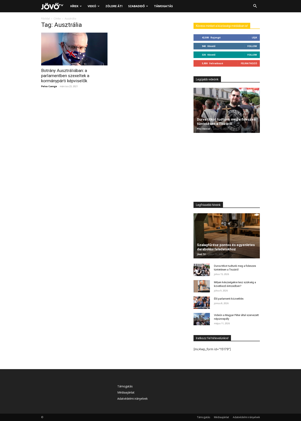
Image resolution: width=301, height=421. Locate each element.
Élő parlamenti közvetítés (228, 298)
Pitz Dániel (203, 128)
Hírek (74, 6)
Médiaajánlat (126, 392)
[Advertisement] (227, 168)
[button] (255, 6)
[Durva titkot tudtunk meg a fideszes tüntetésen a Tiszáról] (227, 110)
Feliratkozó (249, 63)
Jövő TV (201, 254)
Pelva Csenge (49, 86)
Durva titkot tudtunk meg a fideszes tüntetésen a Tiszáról (226, 121)
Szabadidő (136, 6)
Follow (252, 46)
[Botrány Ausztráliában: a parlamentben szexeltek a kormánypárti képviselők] (74, 49)
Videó (92, 6)
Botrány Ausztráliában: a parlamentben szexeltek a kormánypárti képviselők (65, 75)
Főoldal (45, 18)
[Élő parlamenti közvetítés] (202, 303)
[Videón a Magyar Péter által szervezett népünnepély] (202, 319)
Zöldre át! (113, 6)
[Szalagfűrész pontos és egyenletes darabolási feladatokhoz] (227, 235)
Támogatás (163, 6)
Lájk (254, 37)
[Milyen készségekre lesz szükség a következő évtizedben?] (202, 286)
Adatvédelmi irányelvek (132, 398)
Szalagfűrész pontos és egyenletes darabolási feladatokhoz (226, 247)
